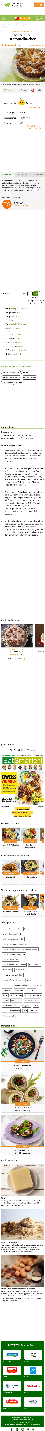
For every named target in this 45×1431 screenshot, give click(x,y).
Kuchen (27, 929)
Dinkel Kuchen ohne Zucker (13, 939)
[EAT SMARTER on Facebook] (11, 1429)
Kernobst (33, 1011)
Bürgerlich (26, 1006)
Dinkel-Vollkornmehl (19, 324)
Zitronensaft (15, 342)
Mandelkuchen (35, 965)
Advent (5, 1000)
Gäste (36, 1006)
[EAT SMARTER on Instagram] (22, 1429)
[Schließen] (1, 4)
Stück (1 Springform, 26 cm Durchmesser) (36, 300)
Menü (3, 19)
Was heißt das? (35, 107)
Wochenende (15, 1011)
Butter (19, 312)
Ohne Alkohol (37, 985)
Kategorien (35, 1425)
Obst (25, 1011)
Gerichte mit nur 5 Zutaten (22, 1150)
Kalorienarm (7, 985)
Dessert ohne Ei (9, 1016)
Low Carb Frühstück (11, 845)
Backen (18, 929)
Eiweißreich (10, 877)
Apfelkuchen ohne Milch (12, 934)
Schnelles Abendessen (22, 1065)
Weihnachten (16, 1000)
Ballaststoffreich (21, 970)
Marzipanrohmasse (18, 308)
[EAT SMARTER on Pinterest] (17, 1429)
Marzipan (5, 1198)
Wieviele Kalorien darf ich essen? (34, 127)
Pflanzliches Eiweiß (29, 877)
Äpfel (18, 338)
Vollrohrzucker (16, 316)
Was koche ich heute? (22, 1108)
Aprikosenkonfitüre (18, 350)
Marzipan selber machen (11, 1242)
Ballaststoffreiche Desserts (13, 980)
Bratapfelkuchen (16, 651)
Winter (5, 995)
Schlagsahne (15, 334)
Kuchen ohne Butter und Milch (14, 944)
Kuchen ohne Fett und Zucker (14, 954)
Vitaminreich (20, 990)
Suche (37, 19)
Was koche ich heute (11, 911)
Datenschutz (28, 1417)
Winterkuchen (16, 995)
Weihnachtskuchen (32, 1000)
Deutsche (31, 990)
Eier (12, 320)
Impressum (16, 1417)
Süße (4, 1011)
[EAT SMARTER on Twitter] (27, 1429)
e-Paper (41, 806)
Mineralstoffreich (22, 985)
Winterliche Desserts (33, 995)
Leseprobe (5, 806)
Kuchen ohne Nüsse (10, 959)
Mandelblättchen (17, 354)
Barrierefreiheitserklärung (16, 1425)
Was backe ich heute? (11, 1006)
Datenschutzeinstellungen (22, 1420)
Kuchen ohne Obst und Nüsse (14, 965)
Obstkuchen (7, 970)
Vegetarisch (7, 990)
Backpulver (15, 328)
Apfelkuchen (7, 929)
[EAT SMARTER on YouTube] (33, 1429)
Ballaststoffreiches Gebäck (13, 975)
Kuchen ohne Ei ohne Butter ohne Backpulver (20, 949)
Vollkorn (29, 980)
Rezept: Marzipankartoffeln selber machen (18, 1289)
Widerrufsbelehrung (22, 1422)
